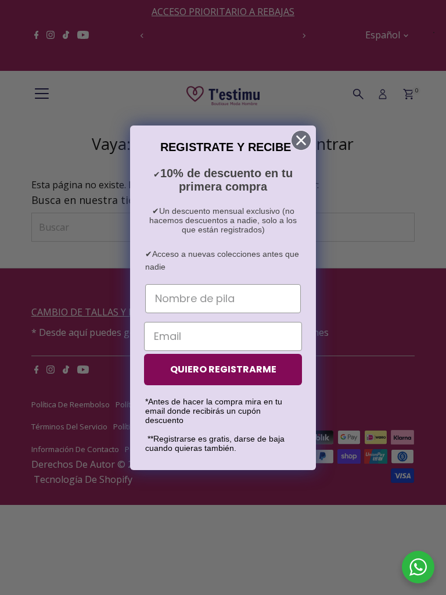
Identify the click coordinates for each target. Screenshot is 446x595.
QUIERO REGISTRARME (223, 369)
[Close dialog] (301, 140)
